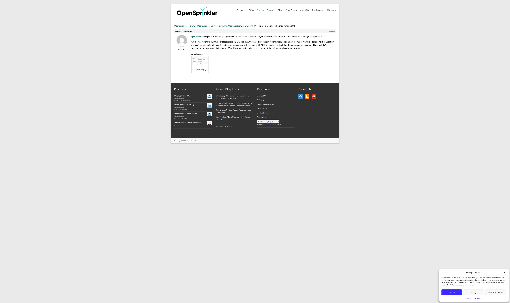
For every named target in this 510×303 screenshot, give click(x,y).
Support (270, 10)
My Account (317, 10)
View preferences (495, 292)
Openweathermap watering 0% (242, 25)
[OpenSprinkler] (197, 11)
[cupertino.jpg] (200, 60)
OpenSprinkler (180, 25)
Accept (452, 292)
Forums (260, 10)
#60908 (332, 31)
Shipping (260, 100)
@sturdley (196, 36)
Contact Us (262, 96)
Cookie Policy (467, 298)
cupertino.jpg (200, 69)
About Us (304, 10)
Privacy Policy (478, 298)
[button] (504, 272)
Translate (277, 124)
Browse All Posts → (224, 126)
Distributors (262, 108)
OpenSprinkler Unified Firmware (212, 25)
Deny (473, 292)
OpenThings (291, 10)
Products (241, 10)
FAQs (251, 10)
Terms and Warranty (265, 104)
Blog (280, 10)
